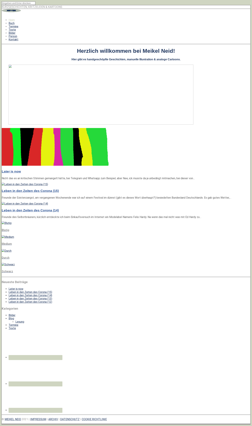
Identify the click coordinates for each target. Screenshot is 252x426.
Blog (11, 318)
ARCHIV (53, 419)
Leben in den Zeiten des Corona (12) (30, 301)
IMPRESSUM (38, 419)
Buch (12, 23)
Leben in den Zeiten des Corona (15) (30, 191)
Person (13, 36)
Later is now (11, 171)
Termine (13, 26)
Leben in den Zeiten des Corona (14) (30, 210)
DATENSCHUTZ (70, 419)
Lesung (19, 321)
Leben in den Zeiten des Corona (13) (30, 298)
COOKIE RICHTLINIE (94, 419)
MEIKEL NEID (13, 419)
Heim (12, 20)
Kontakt (13, 39)
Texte (12, 29)
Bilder (12, 33)
